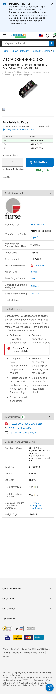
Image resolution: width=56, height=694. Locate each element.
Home (5, 50)
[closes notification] (52, 4)
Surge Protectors (41, 50)
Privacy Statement (11, 649)
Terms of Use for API (34, 652)
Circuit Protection (20, 50)
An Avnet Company (11, 672)
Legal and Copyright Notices (36, 649)
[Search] (51, 43)
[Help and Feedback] (50, 687)
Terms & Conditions (11, 652)
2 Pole (33, 271)
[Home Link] (24, 35)
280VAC (34, 286)
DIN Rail (34, 293)
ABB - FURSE (37, 224)
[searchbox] (25, 43)
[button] (4, 35)
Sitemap (6, 656)
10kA (33, 278)
